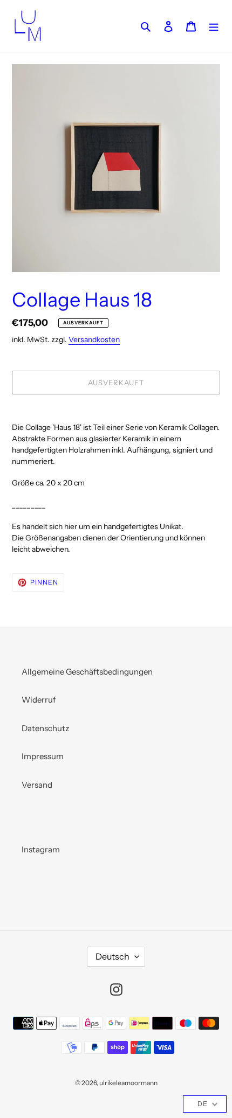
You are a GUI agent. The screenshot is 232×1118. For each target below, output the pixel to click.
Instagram (41, 849)
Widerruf (39, 700)
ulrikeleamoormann (128, 1083)
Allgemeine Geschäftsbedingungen (87, 671)
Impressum (43, 756)
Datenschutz (45, 728)
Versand (37, 785)
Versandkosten (94, 339)
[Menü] (213, 26)
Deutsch (112, 956)
